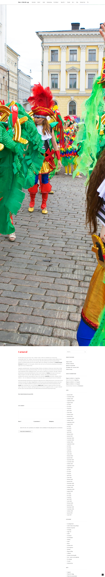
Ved (73, 2)
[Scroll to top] (103, 574)
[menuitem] (33, 2)
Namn (20, 421)
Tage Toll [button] (62, 2)
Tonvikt (68, 2)
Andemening (49, 2)
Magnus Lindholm (61, 177)
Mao (77, 2)
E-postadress (37, 421)
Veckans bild (51, 177)
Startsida (33, 2)
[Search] (76, 352)
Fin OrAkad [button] (56, 2)
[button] (88, 2)
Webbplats (51, 421)
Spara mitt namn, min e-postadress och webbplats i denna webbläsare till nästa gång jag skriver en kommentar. (41, 427)
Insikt (44, 2)
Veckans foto (82, 2)
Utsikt (38, 2)
